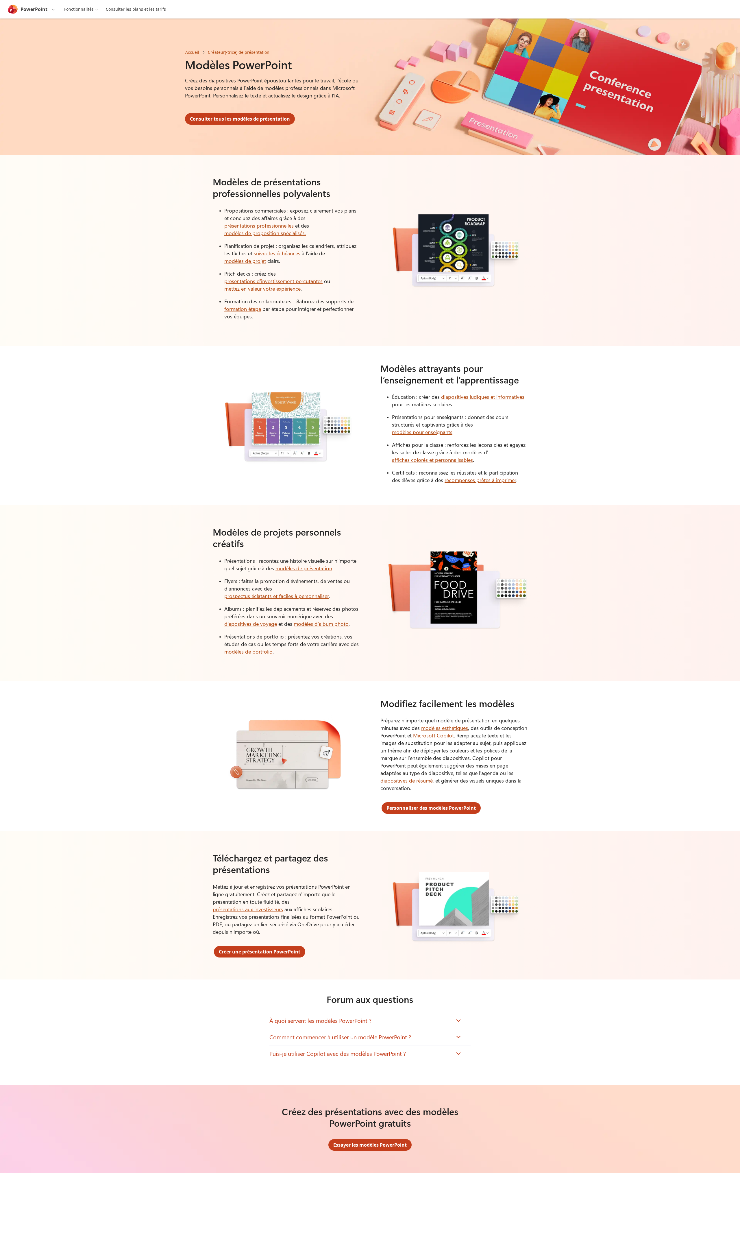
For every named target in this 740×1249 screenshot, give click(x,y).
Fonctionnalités (79, 9)
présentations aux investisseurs (248, 909)
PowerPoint (34, 9)
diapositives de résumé (406, 780)
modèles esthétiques (444, 727)
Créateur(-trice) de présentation (238, 52)
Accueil (192, 52)
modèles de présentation (303, 568)
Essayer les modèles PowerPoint (370, 1145)
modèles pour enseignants (422, 432)
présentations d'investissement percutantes (273, 281)
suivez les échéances (277, 253)
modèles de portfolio (248, 651)
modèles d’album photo (321, 623)
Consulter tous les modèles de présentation (240, 119)
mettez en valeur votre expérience (262, 288)
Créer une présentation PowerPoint (259, 952)
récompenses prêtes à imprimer (480, 480)
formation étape (242, 308)
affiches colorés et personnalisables (432, 459)
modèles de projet (245, 260)
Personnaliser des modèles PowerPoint (431, 808)
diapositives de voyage (250, 623)
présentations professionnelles (259, 225)
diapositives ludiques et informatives (482, 396)
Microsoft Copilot (433, 735)
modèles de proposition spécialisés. (265, 233)
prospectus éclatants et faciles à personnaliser (276, 596)
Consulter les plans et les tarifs (136, 9)
